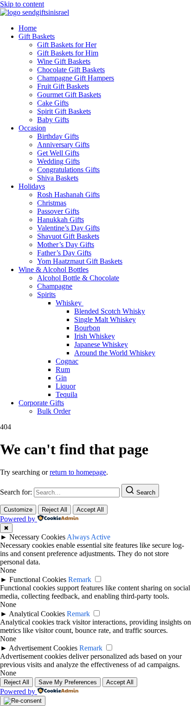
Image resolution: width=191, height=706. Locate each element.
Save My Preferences (67, 682)
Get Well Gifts (58, 153)
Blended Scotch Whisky (109, 311)
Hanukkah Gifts (60, 219)
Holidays (32, 186)
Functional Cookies (37, 579)
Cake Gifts (53, 103)
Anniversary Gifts (63, 145)
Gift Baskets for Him (67, 53)
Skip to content (22, 4)
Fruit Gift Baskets (63, 86)
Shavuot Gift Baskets (68, 236)
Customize (18, 509)
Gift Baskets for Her (66, 45)
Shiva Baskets (57, 178)
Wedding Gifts (58, 161)
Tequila (66, 394)
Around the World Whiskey (114, 353)
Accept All (90, 509)
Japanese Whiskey (101, 344)
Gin (61, 378)
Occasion (32, 128)
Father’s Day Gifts (64, 253)
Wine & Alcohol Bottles (54, 269)
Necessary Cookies (37, 537)
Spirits (46, 294)
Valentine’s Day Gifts (68, 228)
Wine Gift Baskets (63, 61)
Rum (63, 369)
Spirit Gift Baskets (64, 111)
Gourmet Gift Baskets (69, 95)
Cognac (67, 361)
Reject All (54, 509)
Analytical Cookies (37, 614)
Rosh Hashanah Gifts (68, 194)
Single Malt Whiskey (105, 319)
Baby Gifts (53, 120)
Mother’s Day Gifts (65, 244)
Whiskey (69, 303)
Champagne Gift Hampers (75, 78)
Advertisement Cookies (43, 648)
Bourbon (87, 328)
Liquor (66, 386)
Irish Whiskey (94, 336)
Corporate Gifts (41, 403)
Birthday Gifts (58, 136)
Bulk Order (53, 411)
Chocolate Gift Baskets (71, 70)
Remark (79, 579)
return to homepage (78, 472)
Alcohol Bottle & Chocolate (78, 278)
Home (28, 28)
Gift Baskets (37, 36)
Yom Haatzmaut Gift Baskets (79, 261)
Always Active (88, 537)
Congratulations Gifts (68, 169)
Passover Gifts (58, 211)
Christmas (51, 203)
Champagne (54, 286)
